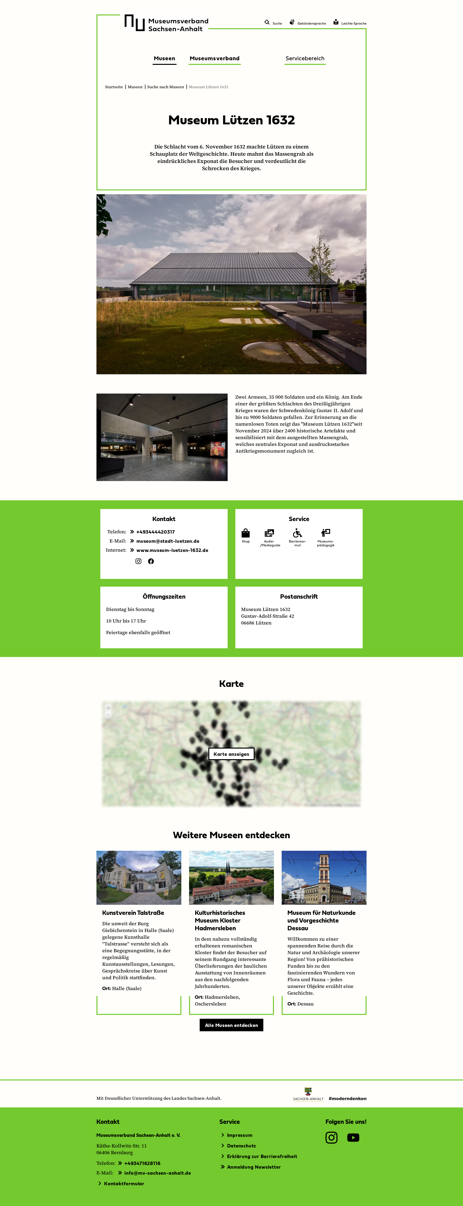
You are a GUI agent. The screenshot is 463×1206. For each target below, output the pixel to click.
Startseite (114, 86)
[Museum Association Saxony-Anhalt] (166, 22)
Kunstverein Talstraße (133, 912)
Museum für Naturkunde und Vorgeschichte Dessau (321, 920)
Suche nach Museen (165, 86)
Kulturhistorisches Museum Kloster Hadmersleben (220, 920)
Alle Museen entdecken (231, 1025)
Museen (135, 86)
